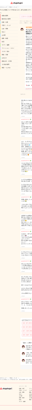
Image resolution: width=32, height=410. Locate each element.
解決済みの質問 (6, 19)
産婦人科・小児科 (7, 61)
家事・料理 (5, 38)
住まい (4, 32)
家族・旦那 (5, 54)
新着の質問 (5, 15)
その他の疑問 (5, 64)
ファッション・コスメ (8, 48)
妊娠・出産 (5, 22)
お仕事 (4, 35)
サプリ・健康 (5, 45)
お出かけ (4, 58)
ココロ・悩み (5, 51)
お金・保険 (5, 28)
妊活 (3, 41)
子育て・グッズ (6, 25)
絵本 (29, 85)
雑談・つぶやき (6, 67)
